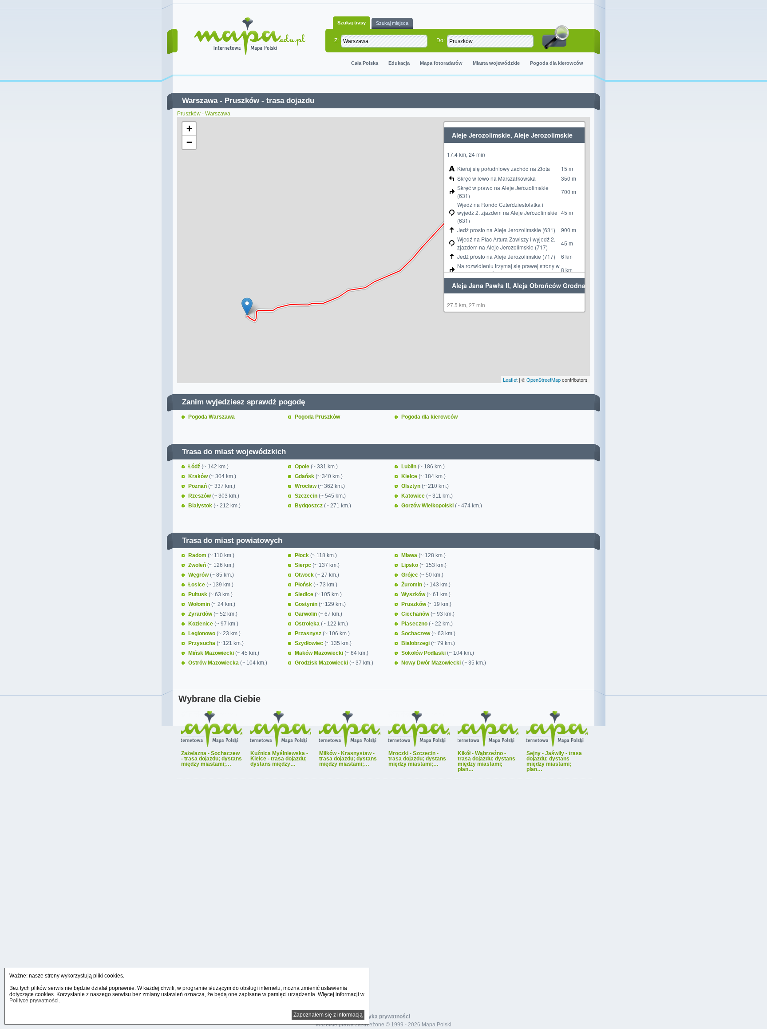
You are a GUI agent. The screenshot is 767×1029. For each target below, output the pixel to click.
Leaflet (510, 379)
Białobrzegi (416, 643)
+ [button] (189, 128)
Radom (198, 555)
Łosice (197, 585)
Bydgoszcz (309, 506)
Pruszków (242, 100)
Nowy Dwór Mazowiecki (431, 663)
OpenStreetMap (543, 379)
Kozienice (201, 624)
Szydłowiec (309, 643)
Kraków (198, 476)
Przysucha (202, 643)
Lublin (409, 466)
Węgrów (199, 575)
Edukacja (399, 63)
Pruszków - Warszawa (203, 114)
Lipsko (410, 565)
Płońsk (304, 585)
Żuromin (412, 585)
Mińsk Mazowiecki (211, 653)
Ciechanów (416, 614)
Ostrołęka (308, 624)
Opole (303, 466)
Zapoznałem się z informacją (328, 1015)
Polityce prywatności (34, 1000)
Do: (440, 40)
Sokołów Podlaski (424, 653)
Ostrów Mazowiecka (214, 663)
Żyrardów (200, 614)
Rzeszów (200, 496)
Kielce (410, 476)
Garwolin (306, 614)
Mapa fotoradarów (441, 63)
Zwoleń (197, 565)
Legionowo (202, 633)
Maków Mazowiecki (319, 653)
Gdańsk (305, 476)
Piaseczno (415, 624)
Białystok (200, 506)
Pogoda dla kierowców (556, 63)
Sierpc (303, 565)
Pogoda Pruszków (317, 417)
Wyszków (414, 594)
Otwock (305, 575)
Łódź (195, 466)
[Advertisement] (383, 901)
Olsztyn (411, 486)
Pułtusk (198, 594)
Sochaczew (416, 633)
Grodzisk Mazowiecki (322, 663)
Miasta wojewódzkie (496, 63)
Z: (336, 40)
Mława (410, 555)
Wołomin (199, 604)
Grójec (410, 575)
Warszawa (199, 100)
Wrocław (306, 486)
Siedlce (305, 594)
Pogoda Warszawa (211, 417)
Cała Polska (364, 63)
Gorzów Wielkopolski (428, 506)
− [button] (189, 142)
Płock (302, 555)
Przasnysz (309, 633)
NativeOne (384, 784)
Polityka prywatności (383, 1016)
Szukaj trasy (351, 22)
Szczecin (307, 496)
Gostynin (307, 604)
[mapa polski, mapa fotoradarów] (249, 36)
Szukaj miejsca (392, 23)
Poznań (198, 486)
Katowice (413, 496)
